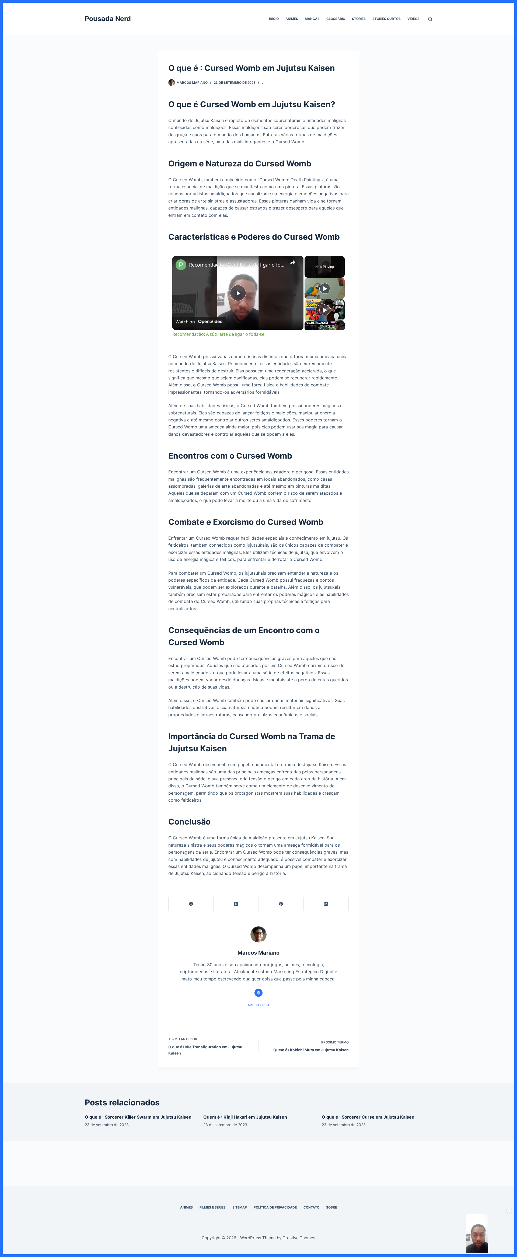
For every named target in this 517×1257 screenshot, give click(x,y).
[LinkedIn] (326, 904)
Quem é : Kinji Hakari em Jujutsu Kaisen (245, 1117)
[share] (293, 262)
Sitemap (239, 1207)
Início (274, 19)
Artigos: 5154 (258, 1005)
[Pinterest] (281, 904)
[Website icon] (258, 993)
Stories (359, 19)
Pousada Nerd (108, 19)
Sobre (331, 1207)
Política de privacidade (275, 1207)
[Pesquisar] (430, 19)
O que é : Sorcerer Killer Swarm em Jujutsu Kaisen (138, 1117)
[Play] (324, 288)
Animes (291, 19)
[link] (181, 264)
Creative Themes (298, 1237)
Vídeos (413, 19)
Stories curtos (386, 19)
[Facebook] (191, 904)
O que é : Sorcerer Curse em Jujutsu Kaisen (368, 1117)
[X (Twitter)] (236, 904)
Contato (311, 1207)
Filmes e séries (213, 1207)
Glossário (335, 19)
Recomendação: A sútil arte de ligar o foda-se (237, 264)
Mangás (312, 19)
